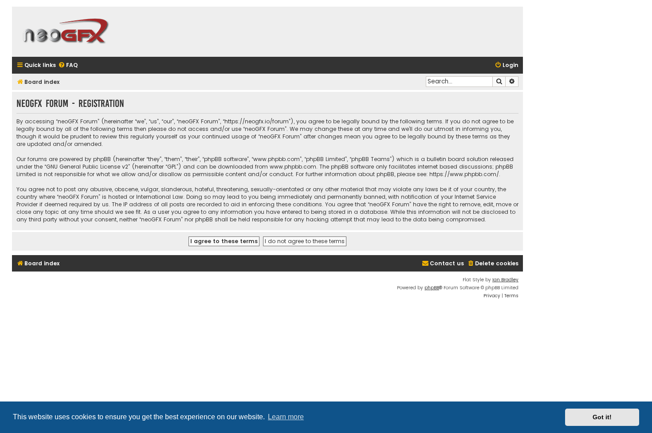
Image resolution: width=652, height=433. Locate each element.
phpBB (431, 287)
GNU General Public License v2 (87, 166)
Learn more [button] (286, 417)
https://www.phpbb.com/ (464, 174)
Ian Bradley (505, 279)
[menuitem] (68, 65)
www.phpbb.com (293, 166)
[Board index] (65, 32)
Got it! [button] (602, 417)
